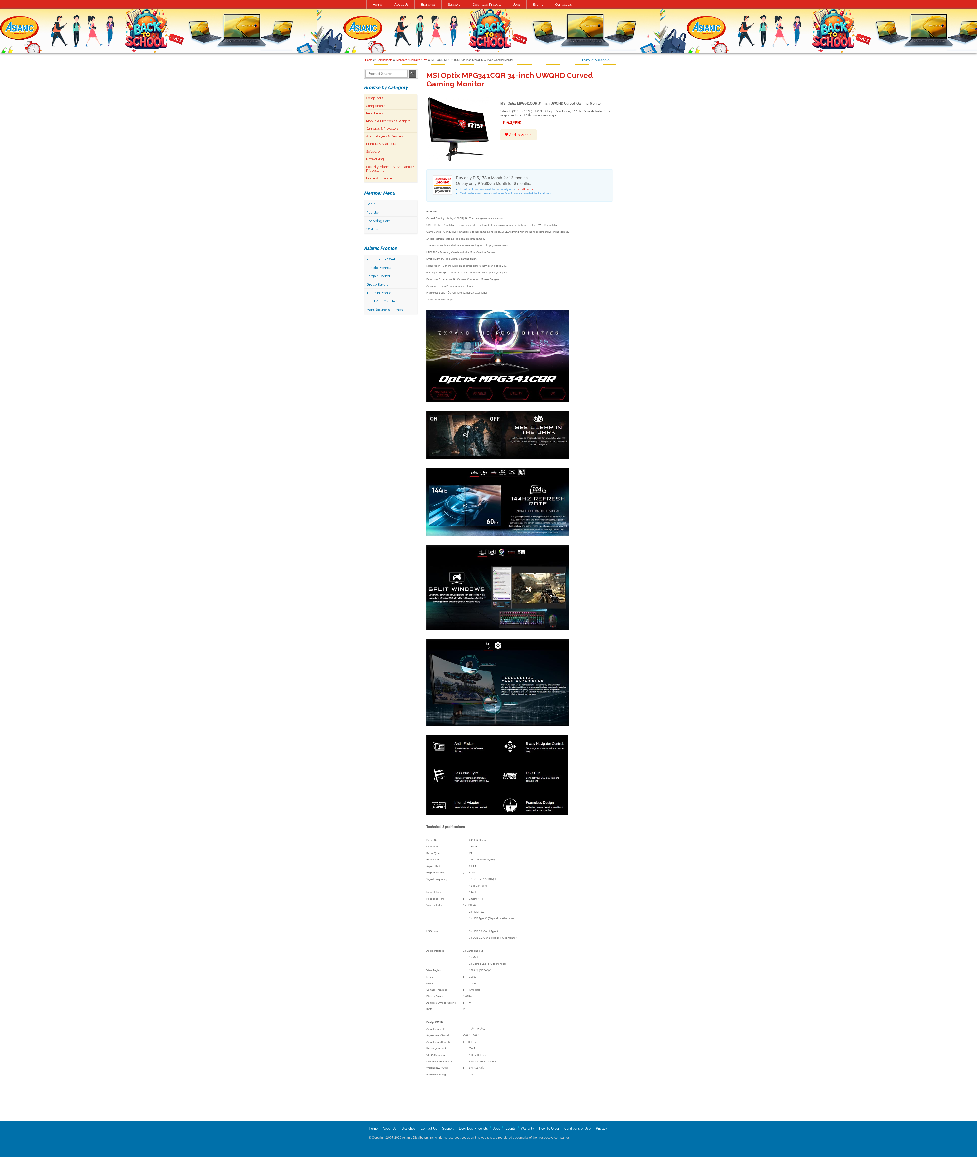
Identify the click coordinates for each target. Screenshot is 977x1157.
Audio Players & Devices (384, 136)
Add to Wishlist (520, 135)
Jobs (516, 4)
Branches (428, 4)
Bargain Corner (378, 276)
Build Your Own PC (381, 301)
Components (384, 59)
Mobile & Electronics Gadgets (388, 121)
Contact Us (563, 4)
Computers (374, 98)
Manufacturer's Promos (384, 309)
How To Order (549, 1128)
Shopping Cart (378, 221)
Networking (375, 159)
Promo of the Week (381, 259)
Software (373, 151)
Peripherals (374, 113)
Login (371, 204)
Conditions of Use (577, 1128)
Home (377, 4)
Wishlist (372, 229)
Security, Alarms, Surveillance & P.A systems (390, 168)
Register (372, 212)
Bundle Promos (378, 268)
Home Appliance (379, 178)
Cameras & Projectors (382, 128)
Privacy (601, 1128)
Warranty (527, 1128)
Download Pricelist (486, 4)
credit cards (525, 189)
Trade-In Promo (378, 293)
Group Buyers (377, 284)
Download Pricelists (473, 1128)
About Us (401, 4)
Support (454, 4)
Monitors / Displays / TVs (411, 59)
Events (538, 4)
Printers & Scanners (381, 144)
